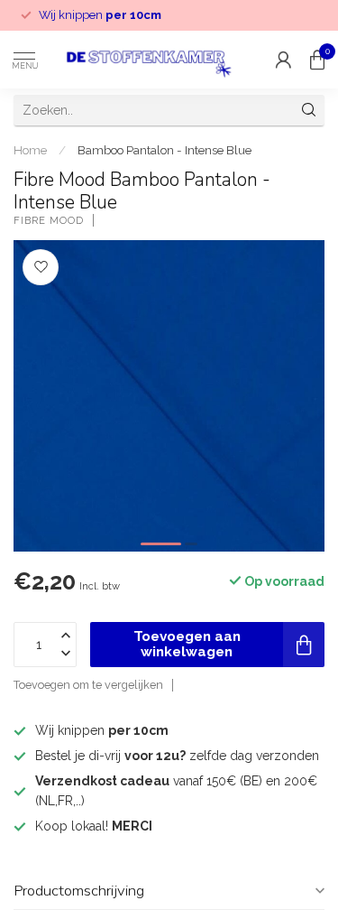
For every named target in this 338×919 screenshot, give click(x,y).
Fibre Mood (49, 221)
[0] (317, 60)
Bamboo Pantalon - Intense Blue (164, 150)
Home (30, 150)
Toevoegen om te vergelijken (88, 685)
